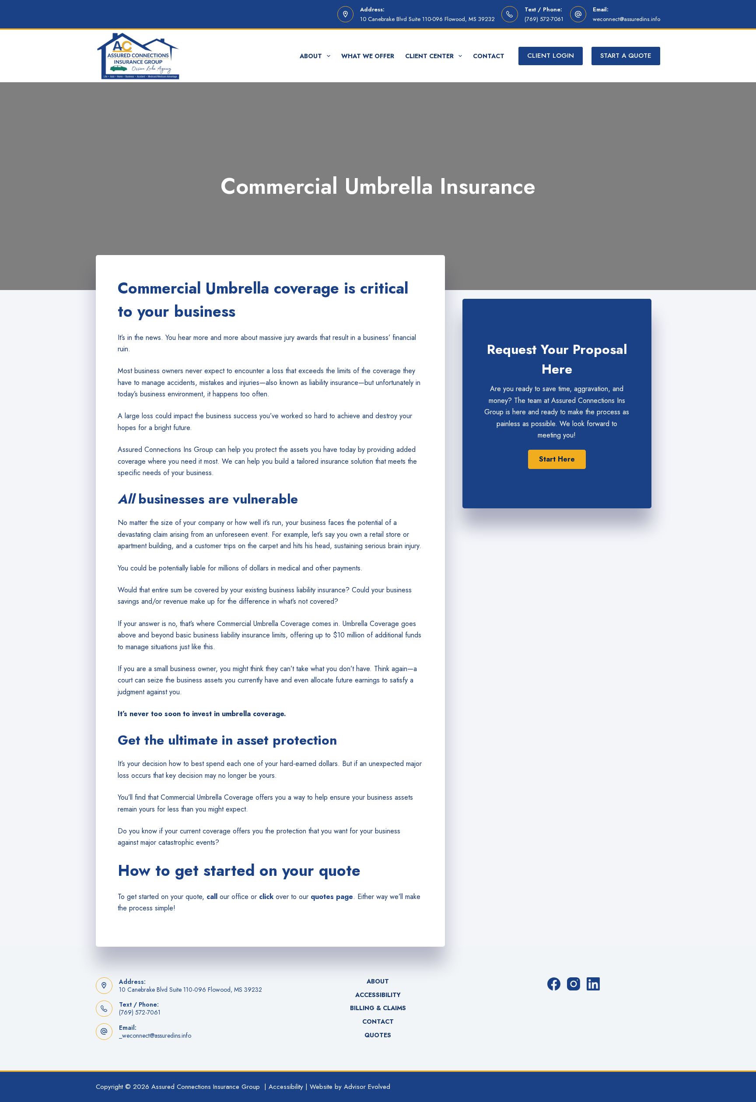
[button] (557, 459)
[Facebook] (553, 983)
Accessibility (378, 995)
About (311, 56)
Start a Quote (625, 55)
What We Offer (367, 56)
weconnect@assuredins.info (626, 19)
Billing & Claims (378, 1008)
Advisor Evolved (367, 1087)
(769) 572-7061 (544, 19)
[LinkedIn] (593, 983)
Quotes (377, 1035)
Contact (488, 56)
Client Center (429, 56)
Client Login (550, 55)
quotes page (332, 897)
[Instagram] (573, 983)
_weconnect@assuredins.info (155, 1035)
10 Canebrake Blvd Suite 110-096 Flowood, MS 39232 (427, 19)
